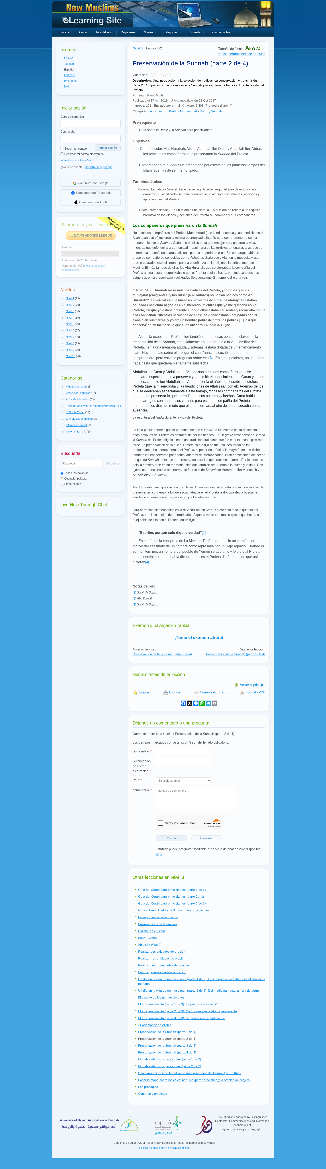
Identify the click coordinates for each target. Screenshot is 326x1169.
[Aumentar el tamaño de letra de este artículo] (248, 49)
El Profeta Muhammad (181, 111)
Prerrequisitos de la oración (157, 924)
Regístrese (128, 32)
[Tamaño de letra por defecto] (254, 49)
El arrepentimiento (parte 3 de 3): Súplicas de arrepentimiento (181, 1018)
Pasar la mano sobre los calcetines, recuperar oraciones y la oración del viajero (194, 1080)
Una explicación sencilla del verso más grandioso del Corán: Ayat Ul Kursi (189, 1073)
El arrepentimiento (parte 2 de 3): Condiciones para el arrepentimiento (187, 1011)
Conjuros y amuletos (152, 1093)
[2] (204, 533)
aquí (159, 854)
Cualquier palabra (74, 478)
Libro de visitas (220, 32)
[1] (212, 357)
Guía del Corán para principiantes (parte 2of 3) (171, 896)
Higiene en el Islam (151, 931)
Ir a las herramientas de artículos (241, 54)
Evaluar (144, 692)
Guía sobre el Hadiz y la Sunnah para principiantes (174, 910)
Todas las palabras (75, 473)
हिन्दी (66, 86)
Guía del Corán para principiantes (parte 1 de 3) (172, 889)
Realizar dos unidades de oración (161, 951)
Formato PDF (255, 692)
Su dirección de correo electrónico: (142, 766)
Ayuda (83, 32)
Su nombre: (142, 751)
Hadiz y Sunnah (211, 111)
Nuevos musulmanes (93, 15)
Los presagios (148, 1087)
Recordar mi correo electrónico (83, 154)
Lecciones (155, 111)
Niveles (148, 32)
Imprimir (174, 692)
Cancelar (207, 838)
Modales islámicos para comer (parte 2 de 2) (169, 1066)
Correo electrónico (72, 116)
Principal (64, 32)
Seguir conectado (75, 148)
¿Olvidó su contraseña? (76, 160)
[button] (62, 298)
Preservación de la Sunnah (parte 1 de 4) (162, 654)
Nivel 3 (138, 48)
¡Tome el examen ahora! (199, 637)
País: (137, 780)
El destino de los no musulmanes (161, 997)
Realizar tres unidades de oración (161, 958)
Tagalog (69, 63)
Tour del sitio (104, 32)
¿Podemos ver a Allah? (154, 1025)
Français (69, 75)
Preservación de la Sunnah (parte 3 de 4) (235, 654)
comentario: (142, 790)
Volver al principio (252, 685)
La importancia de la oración (158, 917)
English (68, 58)
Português (70, 80)
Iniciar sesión (107, 147)
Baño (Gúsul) (147, 938)
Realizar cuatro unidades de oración (163, 965)
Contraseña (68, 131)
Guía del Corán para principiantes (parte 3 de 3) (172, 903)
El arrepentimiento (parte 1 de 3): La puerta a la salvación (178, 1004)
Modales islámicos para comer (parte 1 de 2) (169, 1059)
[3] (147, 562)
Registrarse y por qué (98, 167)
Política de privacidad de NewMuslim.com (164, 1147)
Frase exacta (72, 484)
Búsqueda (194, 32)
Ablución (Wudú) (149, 944)
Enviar (171, 838)
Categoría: (140, 111)
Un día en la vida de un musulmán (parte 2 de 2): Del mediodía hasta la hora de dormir (199, 990)
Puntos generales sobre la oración (162, 972)
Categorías (170, 32)
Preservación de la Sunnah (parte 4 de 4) (167, 1052)
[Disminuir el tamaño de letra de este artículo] (258, 49)
